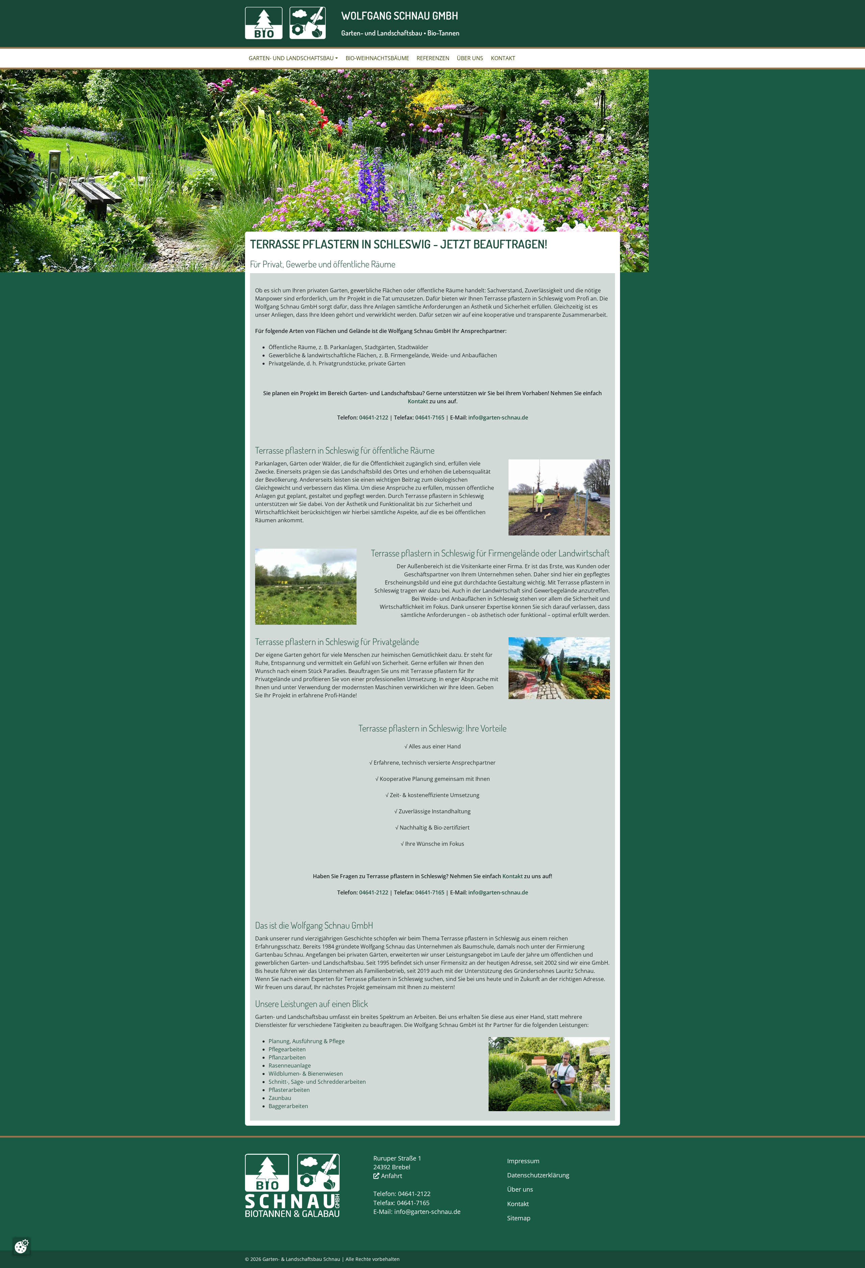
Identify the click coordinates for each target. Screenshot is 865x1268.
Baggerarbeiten (288, 1106)
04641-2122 (373, 417)
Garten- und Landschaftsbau (291, 58)
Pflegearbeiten (287, 1049)
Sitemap (518, 1218)
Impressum (523, 1161)
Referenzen (433, 58)
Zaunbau (280, 1098)
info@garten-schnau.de (498, 417)
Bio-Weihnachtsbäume (377, 58)
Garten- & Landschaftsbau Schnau (301, 1259)
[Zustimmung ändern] (22, 1246)
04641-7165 (429, 417)
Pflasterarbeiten (289, 1090)
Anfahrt (390, 1176)
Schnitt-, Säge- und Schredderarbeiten (317, 1081)
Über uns (470, 58)
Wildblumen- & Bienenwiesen (306, 1073)
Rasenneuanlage (290, 1065)
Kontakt (503, 58)
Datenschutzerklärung (538, 1175)
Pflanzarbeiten (287, 1057)
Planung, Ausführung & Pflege (307, 1041)
